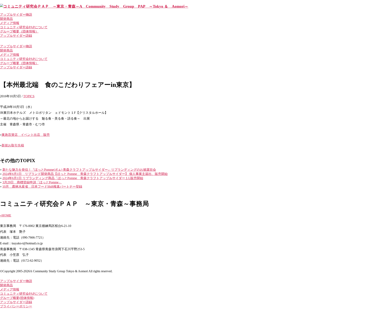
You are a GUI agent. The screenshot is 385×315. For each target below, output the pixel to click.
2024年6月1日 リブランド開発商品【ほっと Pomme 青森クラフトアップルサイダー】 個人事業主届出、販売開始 (85, 174)
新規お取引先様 (13, 145)
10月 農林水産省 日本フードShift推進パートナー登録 (42, 186)
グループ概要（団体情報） (19, 31)
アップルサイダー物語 (16, 14)
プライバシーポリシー (16, 306)
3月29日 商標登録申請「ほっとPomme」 (32, 182)
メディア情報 (9, 23)
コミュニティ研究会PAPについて (24, 27)
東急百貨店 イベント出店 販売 (26, 134)
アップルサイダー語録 (16, 35)
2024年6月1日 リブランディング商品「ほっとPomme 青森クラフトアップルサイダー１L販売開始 (72, 178)
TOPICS (28, 96)
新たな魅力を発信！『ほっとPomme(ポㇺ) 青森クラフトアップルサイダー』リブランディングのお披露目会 (79, 169)
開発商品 (6, 18)
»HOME (5, 215)
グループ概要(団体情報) (17, 298)
